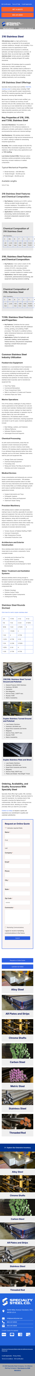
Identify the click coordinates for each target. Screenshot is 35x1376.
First (6, 840)
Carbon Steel (17, 1062)
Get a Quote (17, 9)
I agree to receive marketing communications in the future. (15, 932)
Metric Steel (17, 1086)
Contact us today (7, 810)
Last (6, 848)
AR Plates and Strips (17, 1013)
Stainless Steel (17, 1108)
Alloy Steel (17, 989)
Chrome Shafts (17, 1037)
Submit (17, 938)
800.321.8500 (17, 15)
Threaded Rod (17, 1132)
